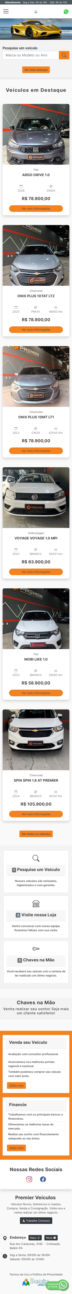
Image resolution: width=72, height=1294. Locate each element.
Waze (49, 1237)
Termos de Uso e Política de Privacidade (36, 1274)
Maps (33, 1237)
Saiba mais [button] (16, 1085)
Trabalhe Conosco (37, 1220)
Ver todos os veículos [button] (36, 834)
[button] (3, 29)
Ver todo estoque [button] (36, 69)
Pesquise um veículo (20, 48)
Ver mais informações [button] (36, 208)
